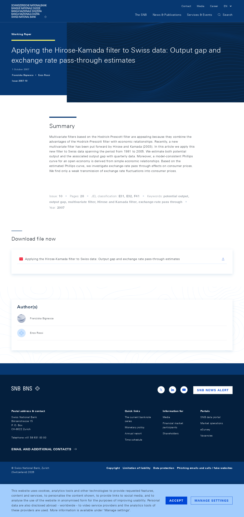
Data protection (163, 468)
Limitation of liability (137, 468)
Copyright (113, 468)
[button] (228, 6)
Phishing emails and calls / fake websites (205, 468)
